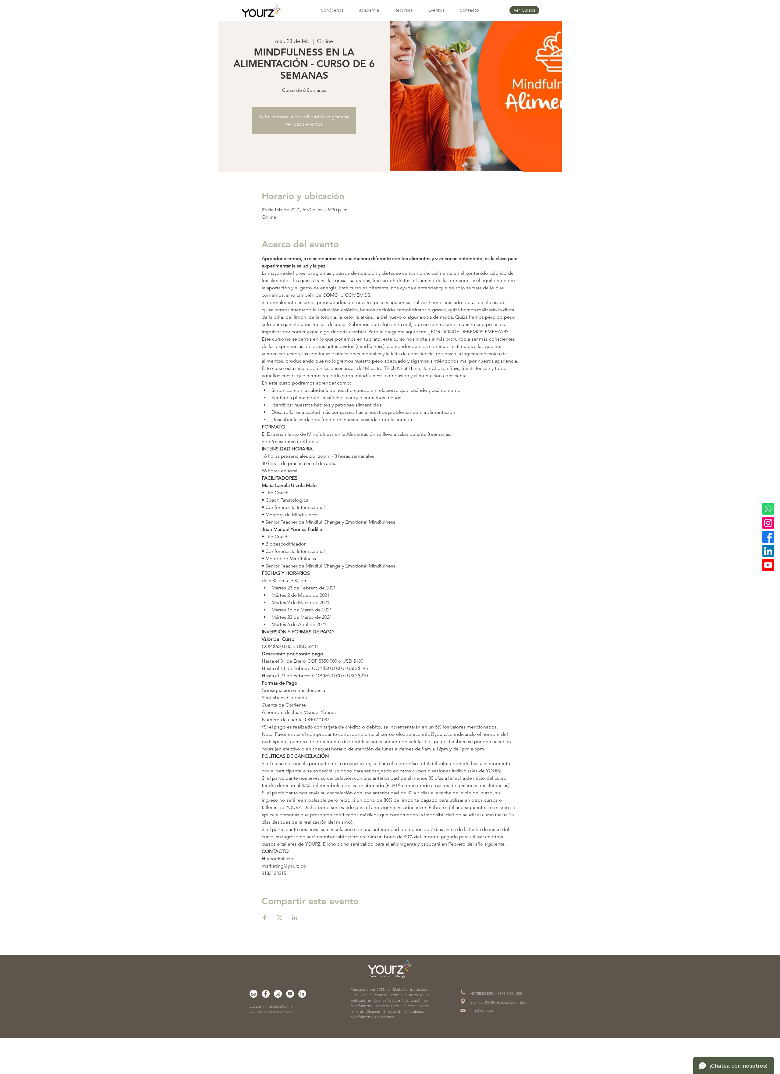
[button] (332, 10)
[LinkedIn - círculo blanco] (302, 994)
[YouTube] (768, 565)
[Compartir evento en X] (279, 917)
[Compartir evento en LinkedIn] (294, 917)
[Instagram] (768, 523)
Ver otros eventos (304, 124)
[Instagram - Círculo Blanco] (278, 994)
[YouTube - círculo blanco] (290, 994)
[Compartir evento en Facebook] (265, 917)
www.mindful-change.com (271, 1006)
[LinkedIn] (768, 551)
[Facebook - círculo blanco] (266, 994)
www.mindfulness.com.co (271, 1012)
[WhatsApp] (768, 509)
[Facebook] (768, 537)
